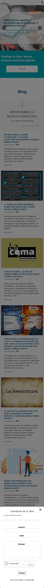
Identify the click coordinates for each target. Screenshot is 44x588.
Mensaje (22, 544)
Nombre (22, 527)
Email (22, 536)
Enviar (22, 573)
